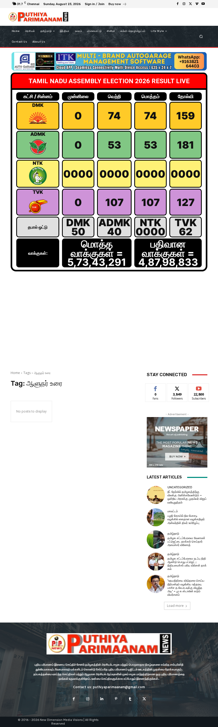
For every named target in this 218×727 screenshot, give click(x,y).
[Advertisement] (109, 324)
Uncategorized (179, 487)
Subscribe (199, 387)
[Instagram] (184, 4)
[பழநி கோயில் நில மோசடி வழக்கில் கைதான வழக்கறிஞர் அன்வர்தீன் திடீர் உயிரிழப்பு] (156, 517)
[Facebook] (177, 4)
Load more (175, 605)
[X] (190, 4)
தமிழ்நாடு (173, 533)
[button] (201, 36)
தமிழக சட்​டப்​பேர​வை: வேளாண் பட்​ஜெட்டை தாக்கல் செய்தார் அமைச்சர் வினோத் (186, 541)
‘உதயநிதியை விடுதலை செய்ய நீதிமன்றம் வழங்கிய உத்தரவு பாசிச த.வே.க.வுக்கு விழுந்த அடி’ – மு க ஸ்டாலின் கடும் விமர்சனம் (185, 587)
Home (15, 373)
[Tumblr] (130, 699)
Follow (177, 387)
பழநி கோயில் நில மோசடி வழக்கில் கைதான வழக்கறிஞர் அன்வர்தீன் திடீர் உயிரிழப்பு (186, 519)
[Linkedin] (102, 699)
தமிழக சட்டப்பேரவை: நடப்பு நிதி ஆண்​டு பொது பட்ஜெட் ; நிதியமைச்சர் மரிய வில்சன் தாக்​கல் (187, 564)
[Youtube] (203, 4)
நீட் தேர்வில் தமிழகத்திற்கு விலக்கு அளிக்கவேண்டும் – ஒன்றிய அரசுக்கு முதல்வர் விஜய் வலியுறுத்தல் (187, 497)
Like (156, 387)
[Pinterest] (116, 699)
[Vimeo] (197, 4)
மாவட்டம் (172, 511)
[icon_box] (117, 4)
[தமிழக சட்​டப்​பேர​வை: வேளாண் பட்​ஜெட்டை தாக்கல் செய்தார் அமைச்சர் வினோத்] (156, 539)
